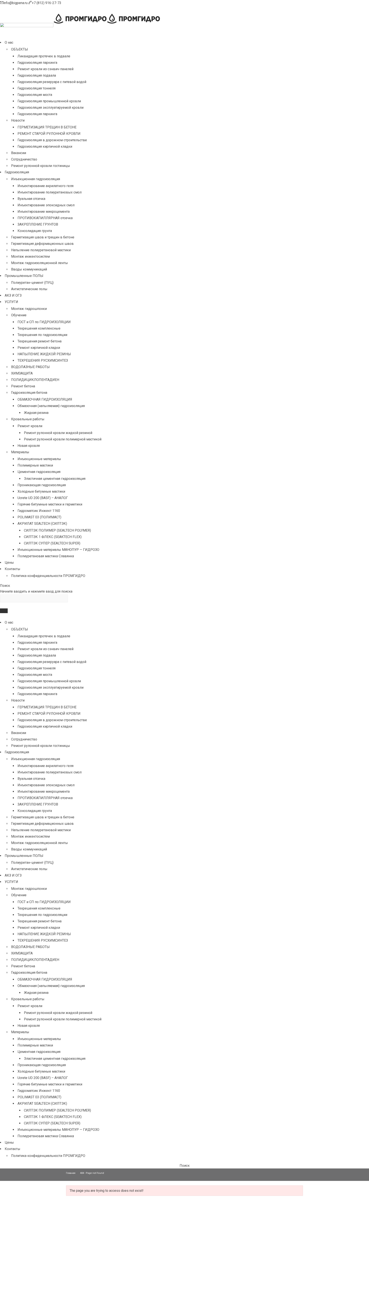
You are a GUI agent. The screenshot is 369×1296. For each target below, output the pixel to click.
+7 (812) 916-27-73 (46, 3)
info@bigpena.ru (15, 3)
